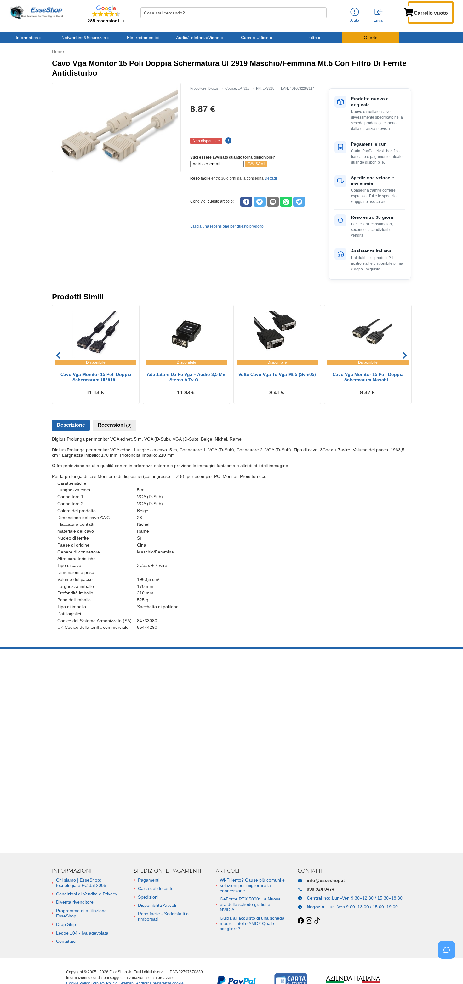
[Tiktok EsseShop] (317, 920)
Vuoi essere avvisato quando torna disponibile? (232, 157)
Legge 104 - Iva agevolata (82, 932)
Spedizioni (148, 897)
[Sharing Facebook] (246, 202)
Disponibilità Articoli (157, 905)
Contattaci (66, 941)
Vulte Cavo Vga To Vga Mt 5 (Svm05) (277, 374)
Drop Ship (66, 924)
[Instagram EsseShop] (309, 920)
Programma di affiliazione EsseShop (81, 913)
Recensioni (115, 425)
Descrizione (71, 425)
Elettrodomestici (143, 37)
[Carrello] (408, 11)
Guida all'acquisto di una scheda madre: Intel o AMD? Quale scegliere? (252, 923)
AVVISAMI (256, 164)
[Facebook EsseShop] (301, 920)
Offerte (371, 37)
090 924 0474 (320, 889)
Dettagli (271, 178)
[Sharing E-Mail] (273, 202)
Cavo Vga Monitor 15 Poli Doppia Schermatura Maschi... (368, 377)
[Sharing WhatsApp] (286, 202)
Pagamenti (148, 880)
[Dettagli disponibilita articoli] (227, 141)
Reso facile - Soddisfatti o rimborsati (163, 916)
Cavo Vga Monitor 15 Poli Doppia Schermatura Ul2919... (95, 377)
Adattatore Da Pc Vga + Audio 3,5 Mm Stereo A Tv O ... (186, 377)
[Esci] (378, 12)
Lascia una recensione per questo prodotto (227, 226)
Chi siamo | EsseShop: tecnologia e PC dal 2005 (81, 882)
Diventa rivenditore (75, 902)
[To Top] (448, 969)
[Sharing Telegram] (299, 202)
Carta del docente (156, 888)
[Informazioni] (354, 12)
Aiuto (354, 20)
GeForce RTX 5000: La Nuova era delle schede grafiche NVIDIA (250, 904)
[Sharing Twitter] (260, 202)
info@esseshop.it (326, 880)
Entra (378, 20)
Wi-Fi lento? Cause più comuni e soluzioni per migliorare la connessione (252, 885)
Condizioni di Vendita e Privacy (86, 893)
